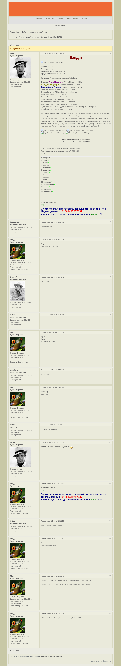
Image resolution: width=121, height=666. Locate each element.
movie (14, 37)
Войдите (25, 32)
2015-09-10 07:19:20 (57, 442)
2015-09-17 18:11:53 (57, 521)
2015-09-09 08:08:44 (57, 387)
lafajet (12, 53)
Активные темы (60, 26)
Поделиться (45, 53)
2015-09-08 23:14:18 (57, 222)
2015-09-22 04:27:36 (57, 613)
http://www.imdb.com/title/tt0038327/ (76, 142)
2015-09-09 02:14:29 (57, 332)
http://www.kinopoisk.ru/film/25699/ (76, 139)
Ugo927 (13, 277)
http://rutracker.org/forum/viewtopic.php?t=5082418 (73, 580)
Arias (12, 315)
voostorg (14, 370)
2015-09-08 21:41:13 (57, 53)
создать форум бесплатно (101, 661)
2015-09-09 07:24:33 (57, 370)
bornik (12, 425)
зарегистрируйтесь (39, 32)
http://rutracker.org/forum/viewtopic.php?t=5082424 (74, 584)
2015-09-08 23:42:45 (57, 277)
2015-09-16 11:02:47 (57, 483)
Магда (13, 240)
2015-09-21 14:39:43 (57, 576)
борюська (14, 222)
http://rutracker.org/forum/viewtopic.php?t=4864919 (60, 151)
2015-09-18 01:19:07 (57, 538)
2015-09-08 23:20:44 (57, 239)
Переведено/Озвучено (29, 37)
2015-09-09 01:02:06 (57, 315)
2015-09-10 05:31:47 (57, 425)
